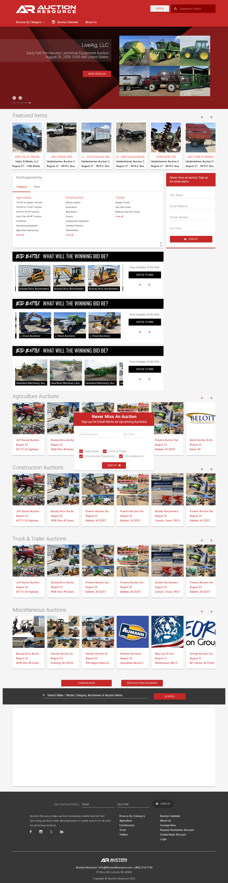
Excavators (71, 207)
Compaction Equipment (77, 221)
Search (170, 696)
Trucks (120, 197)
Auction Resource (86, 867)
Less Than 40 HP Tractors (29, 216)
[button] (14, 98)
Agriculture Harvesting (27, 230)
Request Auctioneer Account (177, 830)
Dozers (69, 216)
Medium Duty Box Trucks (127, 212)
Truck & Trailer (117, 451)
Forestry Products (74, 225)
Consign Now (86, 683)
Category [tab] (21, 186)
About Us (91, 22)
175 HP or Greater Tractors (29, 202)
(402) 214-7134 (143, 867)
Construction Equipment (100, 456)
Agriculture (92, 451)
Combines (21, 221)
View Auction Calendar (142, 683)
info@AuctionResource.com (115, 867)
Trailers (123, 834)
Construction (74, 197)
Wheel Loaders (73, 202)
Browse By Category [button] (29, 22)
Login (163, 839)
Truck (122, 830)
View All (20, 235)
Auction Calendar (170, 816)
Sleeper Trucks (122, 202)
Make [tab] (37, 186)
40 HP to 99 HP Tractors (27, 212)
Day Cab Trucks (123, 207)
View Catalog (97, 81)
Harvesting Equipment (27, 225)
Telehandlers (72, 230)
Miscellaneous (134, 456)
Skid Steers (71, 212)
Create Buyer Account (173, 834)
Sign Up (112, 465)
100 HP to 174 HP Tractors (29, 207)
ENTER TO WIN (144, 274)
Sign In (160, 8)
